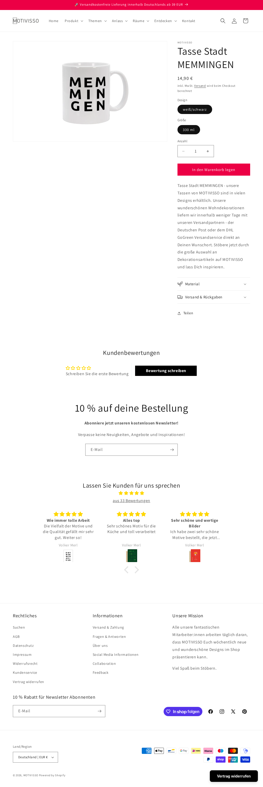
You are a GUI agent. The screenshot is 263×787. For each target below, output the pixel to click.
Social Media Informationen (116, 654)
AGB (16, 636)
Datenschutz (23, 645)
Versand (200, 86)
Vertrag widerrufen (28, 681)
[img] (131, 493)
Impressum (22, 654)
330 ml (189, 129)
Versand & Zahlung (108, 627)
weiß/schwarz (195, 109)
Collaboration (104, 663)
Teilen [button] (188, 313)
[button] (73, 20)
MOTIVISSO (30, 775)
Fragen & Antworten (109, 636)
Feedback (101, 672)
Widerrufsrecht (25, 663)
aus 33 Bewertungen (131, 500)
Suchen (19, 627)
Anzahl (182, 141)
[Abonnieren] (171, 450)
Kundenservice (25, 672)
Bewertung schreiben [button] (166, 370)
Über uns (100, 645)
